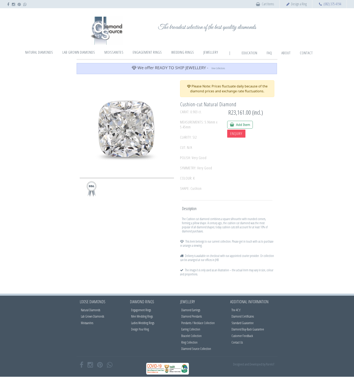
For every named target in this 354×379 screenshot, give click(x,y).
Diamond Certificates (242, 316)
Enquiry (236, 133)
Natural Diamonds (90, 310)
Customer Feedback (242, 336)
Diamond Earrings (190, 310)
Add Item (242, 124)
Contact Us (237, 342)
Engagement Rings (141, 310)
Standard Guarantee (242, 323)
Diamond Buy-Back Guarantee (247, 329)
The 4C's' (236, 310)
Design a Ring (299, 3)
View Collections (218, 68)
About (286, 52)
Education (249, 52)
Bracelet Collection (191, 336)
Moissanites (87, 323)
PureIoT (270, 364)
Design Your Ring (140, 329)
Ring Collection (189, 342)
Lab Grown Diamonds (92, 316)
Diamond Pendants (191, 316)
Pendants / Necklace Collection (198, 323)
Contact (306, 52)
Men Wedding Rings (142, 316)
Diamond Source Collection (196, 348)
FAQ (269, 52)
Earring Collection (190, 329)
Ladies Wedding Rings (142, 323)
